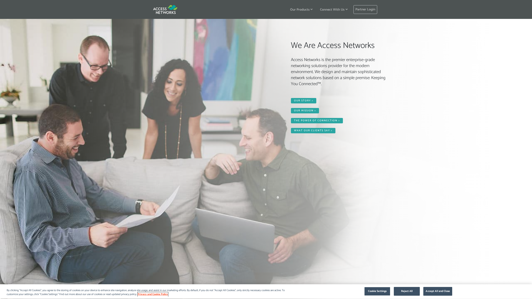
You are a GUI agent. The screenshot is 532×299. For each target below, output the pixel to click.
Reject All (407, 291)
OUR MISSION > (305, 111)
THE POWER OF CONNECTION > (317, 121)
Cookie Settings (377, 291)
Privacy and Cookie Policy (153, 294)
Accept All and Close (438, 291)
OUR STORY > (303, 101)
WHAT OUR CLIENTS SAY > (313, 130)
